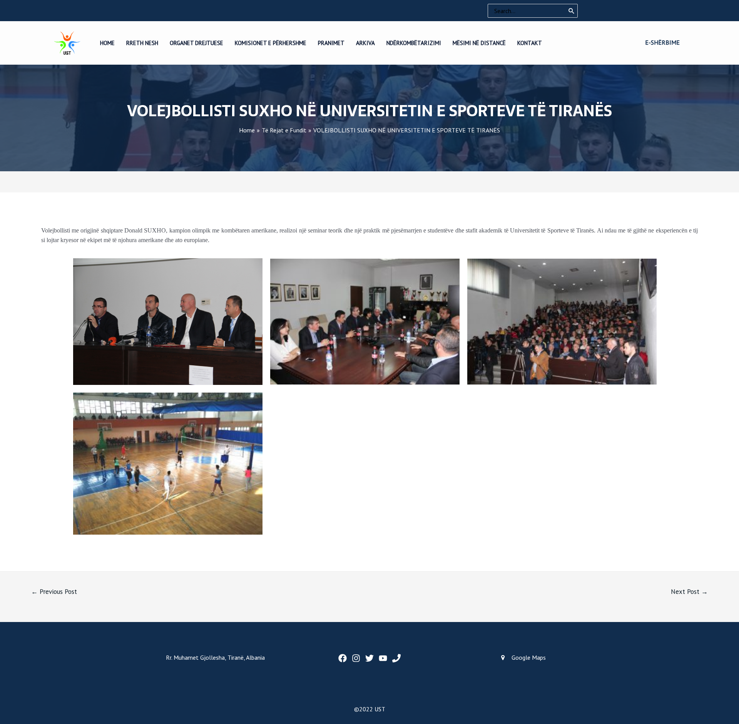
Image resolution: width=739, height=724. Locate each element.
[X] (369, 658)
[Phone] (396, 658)
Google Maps (529, 657)
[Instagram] (356, 658)
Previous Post (54, 591)
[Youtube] (383, 658)
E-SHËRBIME (662, 42)
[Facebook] (342, 658)
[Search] (571, 10)
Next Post (689, 591)
